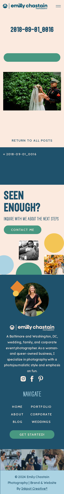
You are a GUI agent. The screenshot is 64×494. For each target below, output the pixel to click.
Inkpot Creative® (34, 489)
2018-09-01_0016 (21, 154)
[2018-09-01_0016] (32, 109)
